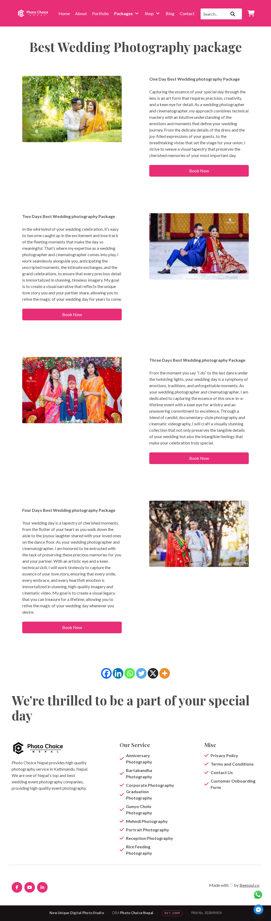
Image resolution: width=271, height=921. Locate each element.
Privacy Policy (224, 755)
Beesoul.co (249, 885)
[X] (153, 673)
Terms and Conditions (232, 763)
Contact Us (222, 772)
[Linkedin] (118, 673)
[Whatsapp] (129, 673)
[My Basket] (251, 13)
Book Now (199, 170)
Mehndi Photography (147, 821)
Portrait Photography (147, 829)
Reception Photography (149, 838)
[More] (164, 673)
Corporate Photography (150, 785)
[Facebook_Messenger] (258, 909)
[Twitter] (141, 673)
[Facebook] (106, 673)
